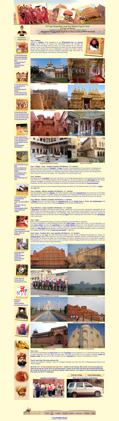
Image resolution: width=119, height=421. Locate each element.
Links (93, 413)
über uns (78, 413)
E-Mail (51, 413)
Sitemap (86, 413)
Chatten (58, 413)
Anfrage (71, 413)
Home (47, 413)
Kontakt (65, 413)
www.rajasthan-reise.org (59, 417)
